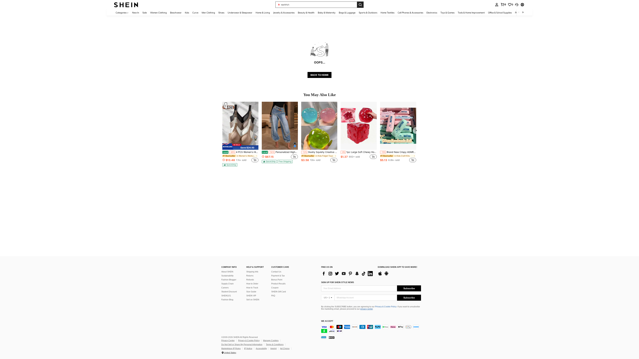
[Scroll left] (519, 12)
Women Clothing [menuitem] (158, 12)
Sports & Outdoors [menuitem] (368, 12)
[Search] (360, 4)
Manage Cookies (271, 340)
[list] (347, 273)
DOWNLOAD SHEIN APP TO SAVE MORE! (397, 267)
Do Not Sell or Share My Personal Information (241, 344)
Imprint (273, 348)
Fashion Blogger (228, 280)
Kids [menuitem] (187, 12)
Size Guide (251, 292)
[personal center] (497, 5)
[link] (503, 4)
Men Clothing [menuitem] (208, 12)
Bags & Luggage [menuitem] (347, 12)
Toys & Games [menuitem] (447, 12)
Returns (249, 276)
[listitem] (240, 134)
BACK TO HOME (320, 74)
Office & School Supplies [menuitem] (500, 12)
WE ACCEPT (327, 321)
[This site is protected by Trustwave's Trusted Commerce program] (323, 337)
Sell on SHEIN (252, 300)
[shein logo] (126, 4)
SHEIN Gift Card (278, 292)
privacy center (366, 309)
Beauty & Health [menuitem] (306, 12)
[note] (240, 146)
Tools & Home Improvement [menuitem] (471, 12)
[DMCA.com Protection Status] (331, 337)
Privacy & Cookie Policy (386, 306)
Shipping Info (252, 272)
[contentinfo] (371, 329)
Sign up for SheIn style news (337, 282)
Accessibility (261, 348)
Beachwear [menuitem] (176, 12)
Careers (225, 288)
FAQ (273, 296)
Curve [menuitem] (195, 12)
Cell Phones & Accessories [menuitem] (410, 12)
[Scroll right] (523, 12)
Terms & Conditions (275, 344)
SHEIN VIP (251, 296)
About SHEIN (227, 272)
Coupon (275, 288)
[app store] (380, 275)
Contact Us (276, 272)
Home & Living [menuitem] (263, 12)
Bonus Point (276, 280)
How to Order (252, 284)
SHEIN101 (226, 296)
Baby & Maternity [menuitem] (326, 12)
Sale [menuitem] (144, 12)
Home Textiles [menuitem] (387, 12)
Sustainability (227, 276)
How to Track (252, 288)
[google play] (386, 275)
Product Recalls (278, 284)
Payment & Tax (278, 276)
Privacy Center (228, 340)
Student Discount (229, 292)
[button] (517, 5)
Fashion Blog (227, 300)
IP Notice (248, 348)
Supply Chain (227, 284)
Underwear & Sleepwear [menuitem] (240, 12)
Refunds (250, 280)
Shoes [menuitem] (221, 12)
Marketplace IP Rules (231, 348)
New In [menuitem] (135, 12)
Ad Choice (285, 348)
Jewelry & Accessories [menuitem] (284, 12)
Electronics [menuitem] (431, 12)
